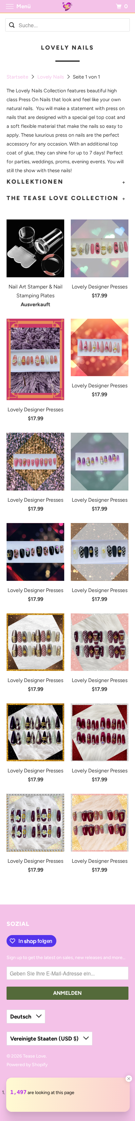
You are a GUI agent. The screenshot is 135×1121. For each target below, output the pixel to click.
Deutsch (21, 1016)
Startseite (18, 77)
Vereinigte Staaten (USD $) (45, 1038)
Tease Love (34, 1056)
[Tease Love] (67, 6)
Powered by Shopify (27, 1064)
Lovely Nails (51, 77)
